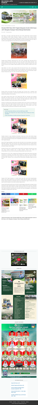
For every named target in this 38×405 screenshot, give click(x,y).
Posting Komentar (9, 32)
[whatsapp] (32, 194)
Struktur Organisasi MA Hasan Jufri (17, 385)
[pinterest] (23, 194)
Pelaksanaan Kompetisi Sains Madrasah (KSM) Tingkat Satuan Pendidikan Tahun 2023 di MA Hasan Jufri (5, 209)
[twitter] (14, 194)
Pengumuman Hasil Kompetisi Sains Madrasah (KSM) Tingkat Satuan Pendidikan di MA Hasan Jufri (32, 206)
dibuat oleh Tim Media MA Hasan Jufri (20, 403)
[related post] (5, 203)
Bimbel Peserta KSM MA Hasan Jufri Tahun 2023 (14, 205)
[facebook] (5, 194)
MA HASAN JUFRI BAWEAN (7, 2)
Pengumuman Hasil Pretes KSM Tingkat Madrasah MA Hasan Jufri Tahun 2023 (23, 209)
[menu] (2, 7)
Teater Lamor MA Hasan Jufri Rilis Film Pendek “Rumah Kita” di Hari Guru (17, 115)
